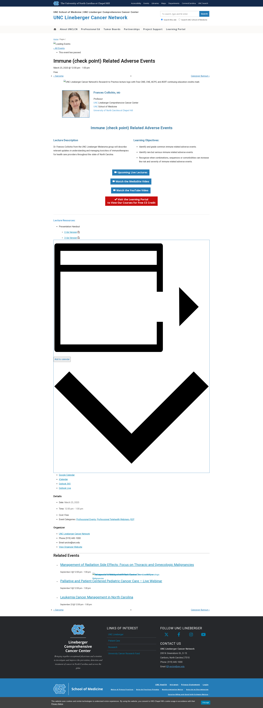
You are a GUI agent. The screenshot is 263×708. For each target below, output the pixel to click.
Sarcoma (58, 76)
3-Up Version (70, 238)
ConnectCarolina (189, 3)
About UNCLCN (69, 29)
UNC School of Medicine (67, 12)
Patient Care (114, 640)
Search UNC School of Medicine (194, 20)
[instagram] (191, 634)
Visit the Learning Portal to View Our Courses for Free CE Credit (131, 201)
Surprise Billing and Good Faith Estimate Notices (188, 694)
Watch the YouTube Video (132, 190)
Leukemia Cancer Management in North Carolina (96, 597)
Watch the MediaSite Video (132, 181)
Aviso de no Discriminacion (197, 689)
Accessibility (136, 3)
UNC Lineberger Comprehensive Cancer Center (111, 12)
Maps (163, 3)
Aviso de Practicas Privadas (147, 689)
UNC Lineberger (115, 634)
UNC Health (161, 684)
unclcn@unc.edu (177, 666)
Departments (173, 3)
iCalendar (63, 479)
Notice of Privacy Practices (122, 689)
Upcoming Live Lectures (132, 172)
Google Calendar (67, 475)
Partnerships (132, 29)
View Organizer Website (70, 547)
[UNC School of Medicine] (78, 689)
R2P (132, 519)
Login (205, 684)
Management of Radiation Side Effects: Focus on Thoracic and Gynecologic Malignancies (127, 565)
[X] (166, 634)
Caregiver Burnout (200, 76)
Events (146, 3)
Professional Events (86, 519)
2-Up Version (70, 232)
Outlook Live (65, 488)
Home (54, 29)
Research (112, 647)
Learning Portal (175, 29)
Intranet (174, 684)
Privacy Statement (190, 684)
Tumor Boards (112, 29)
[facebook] (178, 634)
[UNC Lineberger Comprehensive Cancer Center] (78, 638)
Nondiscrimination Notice (172, 689)
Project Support (153, 29)
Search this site (169, 20)
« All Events (59, 48)
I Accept (205, 703)
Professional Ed (90, 29)
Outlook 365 (65, 483)
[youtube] (203, 634)
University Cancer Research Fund (124, 653)
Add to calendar (62, 359)
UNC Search (203, 3)
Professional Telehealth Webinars (113, 519)
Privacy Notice (57, 704)
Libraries (155, 3)
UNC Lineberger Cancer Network (90, 17)
